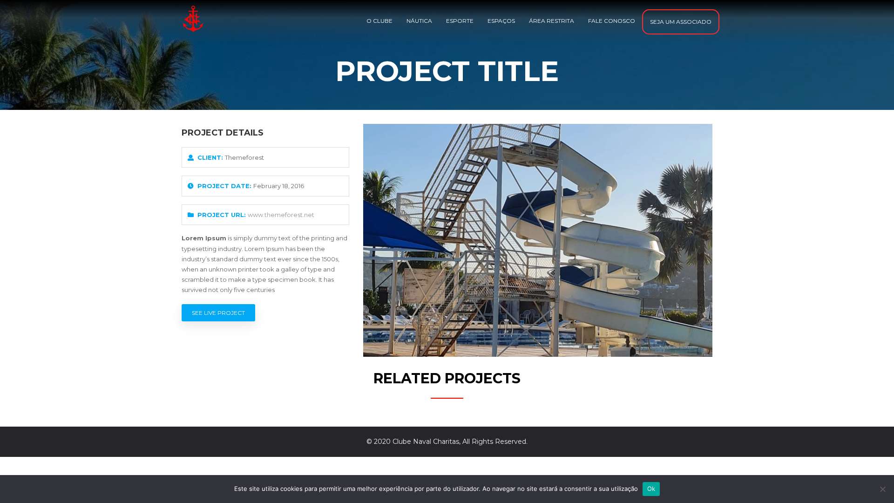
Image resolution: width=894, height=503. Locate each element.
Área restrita (551, 20)
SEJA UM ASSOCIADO (680, 21)
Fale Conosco (611, 20)
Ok (651, 488)
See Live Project (218, 312)
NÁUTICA (419, 20)
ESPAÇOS (501, 20)
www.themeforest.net (281, 214)
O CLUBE (379, 20)
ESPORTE (460, 20)
